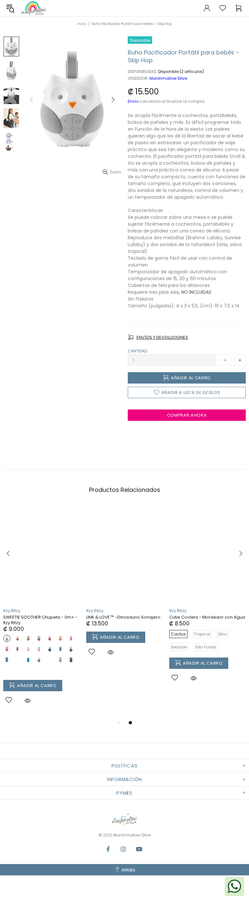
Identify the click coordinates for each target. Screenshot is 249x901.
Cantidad (137, 351)
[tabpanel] (41, 612)
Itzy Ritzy (11, 610)
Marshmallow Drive (34, 8)
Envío (133, 101)
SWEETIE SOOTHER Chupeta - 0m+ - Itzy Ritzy (40, 619)
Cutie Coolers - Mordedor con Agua (207, 617)
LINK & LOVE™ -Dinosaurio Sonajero (123, 617)
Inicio (81, 23)
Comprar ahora (187, 415)
